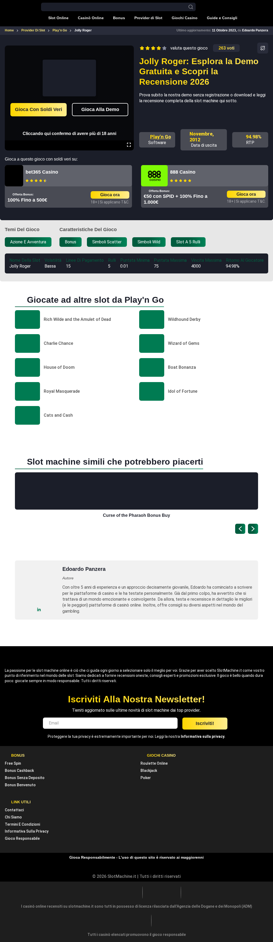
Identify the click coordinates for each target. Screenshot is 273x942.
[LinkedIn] (39, 609)
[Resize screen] (129, 145)
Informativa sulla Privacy (27, 831)
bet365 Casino (42, 172)
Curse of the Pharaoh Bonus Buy (136, 515)
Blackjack (148, 770)
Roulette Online (154, 763)
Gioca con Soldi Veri (38, 109)
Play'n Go (160, 137)
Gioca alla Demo (100, 109)
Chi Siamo (13, 817)
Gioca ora (110, 195)
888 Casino (182, 172)
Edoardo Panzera (255, 30)
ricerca (190, 7)
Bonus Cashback (19, 770)
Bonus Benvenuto (20, 785)
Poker (145, 778)
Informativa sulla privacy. (203, 736)
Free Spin (13, 763)
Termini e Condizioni (22, 824)
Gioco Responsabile (22, 838)
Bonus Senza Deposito (25, 778)
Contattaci (14, 810)
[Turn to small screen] (128, 49)
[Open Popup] (262, 48)
